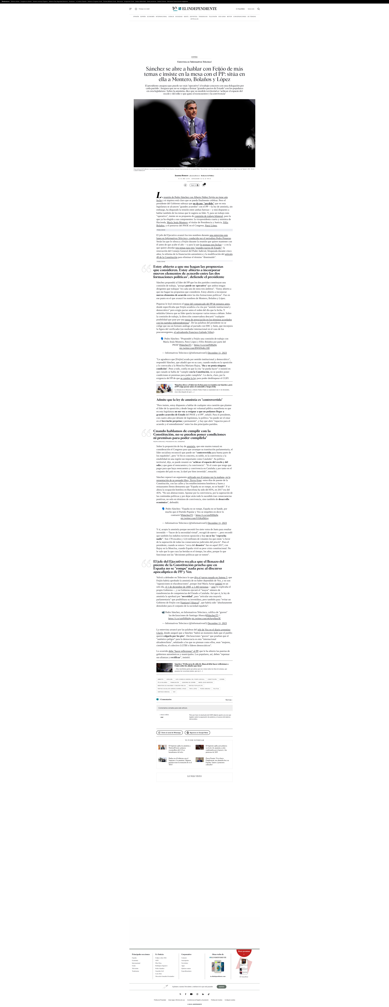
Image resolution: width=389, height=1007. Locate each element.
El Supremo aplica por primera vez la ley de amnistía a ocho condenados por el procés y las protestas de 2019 (216, 749)
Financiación (174, 682)
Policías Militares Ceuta (109, 1)
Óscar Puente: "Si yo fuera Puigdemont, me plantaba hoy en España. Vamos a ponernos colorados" (217, 761)
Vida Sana (222, 16)
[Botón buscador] (259, 9)
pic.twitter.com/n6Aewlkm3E (206, 618)
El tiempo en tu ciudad (144, 9)
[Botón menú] (130, 9)
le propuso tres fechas (210, 244)
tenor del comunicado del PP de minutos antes (207, 304)
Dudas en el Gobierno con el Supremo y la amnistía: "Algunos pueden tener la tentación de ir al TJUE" (180, 761)
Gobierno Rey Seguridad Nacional (58, 1)
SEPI (156, 960)
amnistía (191, 446)
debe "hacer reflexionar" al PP (183, 651)
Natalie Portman (161, 1)
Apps (183, 966)
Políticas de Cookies (216, 1000)
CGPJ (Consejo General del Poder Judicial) (190, 679)
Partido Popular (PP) (196, 685)
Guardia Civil (159, 971)
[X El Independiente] (180, 994)
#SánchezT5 (185, 345)
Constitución (212, 679)
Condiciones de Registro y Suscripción (198, 1000)
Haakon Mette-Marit (140, 1)
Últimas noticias (15, 1)
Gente (186, 16)
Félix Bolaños (162, 682)
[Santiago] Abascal (189, 602)
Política (216, 688)
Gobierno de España (189, 682)
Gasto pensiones (151, 1)
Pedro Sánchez (205, 688)
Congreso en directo (26, 1)
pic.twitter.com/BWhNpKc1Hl (194, 348)
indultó (218, 583)
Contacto (184, 958)
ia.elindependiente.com (217, 976)
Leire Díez (158, 974)
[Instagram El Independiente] (197, 994)
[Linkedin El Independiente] (203, 994)
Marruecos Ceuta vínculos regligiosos (177, 1)
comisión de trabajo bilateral (209, 216)
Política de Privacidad (160, 1000)
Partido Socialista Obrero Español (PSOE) (172, 688)
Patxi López (211, 225)
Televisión (213, 16)
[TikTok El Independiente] (208, 994)
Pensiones (72, 1)
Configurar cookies (230, 1000)
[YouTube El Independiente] (191, 994)
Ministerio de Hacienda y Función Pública (172, 685)
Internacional (161, 16)
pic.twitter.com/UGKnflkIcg (194, 518)
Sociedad (179, 16)
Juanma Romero (181, 175)
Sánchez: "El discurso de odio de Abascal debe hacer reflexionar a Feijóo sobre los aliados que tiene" (201, 665)
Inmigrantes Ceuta (129, 1)
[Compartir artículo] (185, 185)
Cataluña (169, 679)
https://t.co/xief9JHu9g (205, 345)
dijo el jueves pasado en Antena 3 (210, 577)
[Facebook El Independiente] (185, 994)
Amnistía (160, 679)
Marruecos (120, 1)
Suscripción (185, 960)
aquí (213, 587)
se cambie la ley (188, 378)
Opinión (136, 16)
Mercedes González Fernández (164, 976)
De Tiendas (252, 16)
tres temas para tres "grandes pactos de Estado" (198, 247)
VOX (174, 692)
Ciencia (171, 16)
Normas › (229, 700)
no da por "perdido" (203, 203)
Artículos (194, 19)
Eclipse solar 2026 (161, 958)
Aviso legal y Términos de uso (176, 1000)
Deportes (193, 16)
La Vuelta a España (81, 1)
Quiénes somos (186, 968)
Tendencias (203, 16)
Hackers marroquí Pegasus (40, 1)
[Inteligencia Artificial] (218, 972)
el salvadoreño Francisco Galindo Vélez (193, 332)
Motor (229, 16)
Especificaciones (186, 971)
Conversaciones (239, 16)
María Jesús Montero (177, 222)
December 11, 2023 (217, 352)
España (143, 16)
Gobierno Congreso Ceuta (95, 1)
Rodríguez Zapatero (161, 966)
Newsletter (184, 963)
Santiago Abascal (164, 692)
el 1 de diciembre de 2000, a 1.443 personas (186, 587)
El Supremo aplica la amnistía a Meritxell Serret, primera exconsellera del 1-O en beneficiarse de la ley (179, 749)
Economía (150, 16)
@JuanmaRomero (194, 175)
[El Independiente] (194, 9)
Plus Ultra (158, 963)
